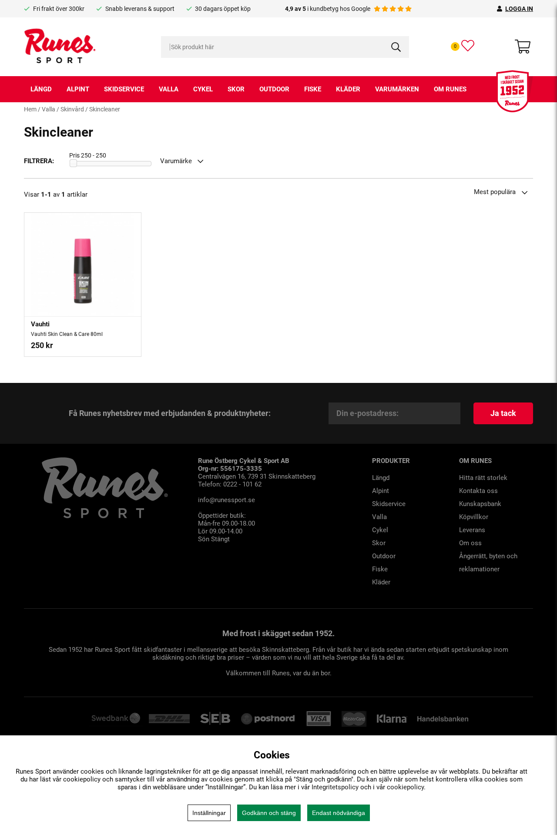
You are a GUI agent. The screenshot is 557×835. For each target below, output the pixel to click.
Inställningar (209, 812)
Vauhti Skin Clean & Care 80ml (67, 334)
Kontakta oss (478, 491)
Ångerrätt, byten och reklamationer (488, 562)
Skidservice (124, 89)
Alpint (78, 89)
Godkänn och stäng (269, 812)
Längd (41, 89)
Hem (30, 109)
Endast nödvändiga (338, 812)
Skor (236, 89)
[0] (467, 45)
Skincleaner (104, 109)
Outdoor (274, 89)
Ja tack (503, 413)
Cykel (203, 89)
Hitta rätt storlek (483, 478)
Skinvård (72, 109)
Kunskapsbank (480, 504)
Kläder (348, 89)
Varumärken (397, 89)
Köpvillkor (473, 517)
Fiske (312, 89)
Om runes (450, 89)
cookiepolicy (405, 787)
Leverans (472, 530)
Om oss (470, 543)
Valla (168, 89)
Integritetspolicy (335, 787)
